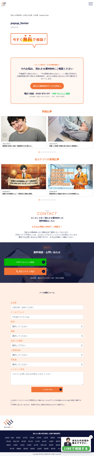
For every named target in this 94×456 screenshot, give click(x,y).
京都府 (15, 445)
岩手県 (25, 438)
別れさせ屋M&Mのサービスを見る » (47, 86)
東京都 (8, 441)
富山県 (30, 441)
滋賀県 (8, 445)
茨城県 (59, 438)
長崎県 (46, 449)
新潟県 (24, 441)
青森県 (18, 438)
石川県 (37, 441)
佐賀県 (39, 449)
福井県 (44, 441)
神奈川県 (16, 441)
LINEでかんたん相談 (61, 93)
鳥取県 (51, 445)
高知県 (26, 449)
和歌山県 (44, 445)
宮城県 (32, 438)
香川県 (12, 449)
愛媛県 (19, 449)
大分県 (60, 449)
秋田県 (39, 438)
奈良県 (36, 445)
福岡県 (32, 449)
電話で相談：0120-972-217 (37, 93)
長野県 (58, 441)
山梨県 (51, 441)
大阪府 (22, 445)
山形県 (46, 438)
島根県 (58, 445)
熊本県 (53, 449)
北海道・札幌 (9, 438)
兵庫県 (29, 445)
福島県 (52, 438)
